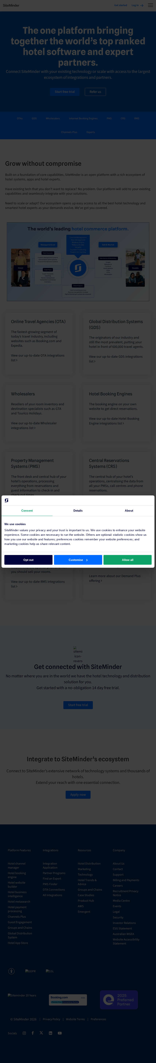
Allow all (127, 559)
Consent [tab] (27, 510)
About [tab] (129, 510)
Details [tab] (78, 510)
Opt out (28, 559)
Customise (76, 559)
